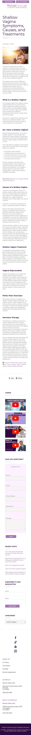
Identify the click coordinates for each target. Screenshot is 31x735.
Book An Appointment (9, 672)
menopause (6, 113)
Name (7, 598)
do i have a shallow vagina (12, 364)
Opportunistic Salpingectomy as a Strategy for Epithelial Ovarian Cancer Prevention (15, 560)
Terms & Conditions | (23, 730)
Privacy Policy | (9, 731)
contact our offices (8, 357)
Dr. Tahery (6, 662)
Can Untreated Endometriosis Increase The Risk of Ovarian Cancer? (14, 553)
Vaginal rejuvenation (9, 274)
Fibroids (9, 232)
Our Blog (5, 669)
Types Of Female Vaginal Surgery (15, 569)
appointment (6, 359)
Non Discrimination (20, 731)
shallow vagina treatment (15, 366)
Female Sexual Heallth (11, 362)
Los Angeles (22, 1)
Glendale (8, 1)
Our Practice (6, 665)
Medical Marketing (8, 727)
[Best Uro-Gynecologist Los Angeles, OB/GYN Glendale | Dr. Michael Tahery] (17, 6)
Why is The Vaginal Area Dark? (14, 565)
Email (7, 591)
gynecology (22, 362)
